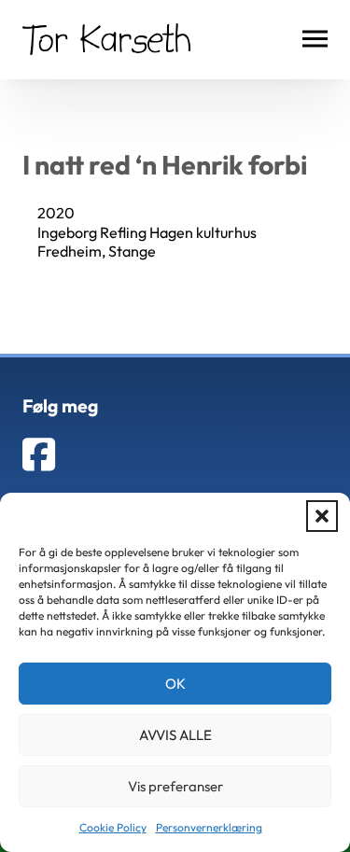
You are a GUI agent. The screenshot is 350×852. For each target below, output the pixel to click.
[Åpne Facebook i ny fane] (38, 454)
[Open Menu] (315, 39)
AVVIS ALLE (175, 735)
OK (175, 683)
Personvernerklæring (209, 827)
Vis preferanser (175, 786)
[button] (322, 516)
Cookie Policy (113, 827)
